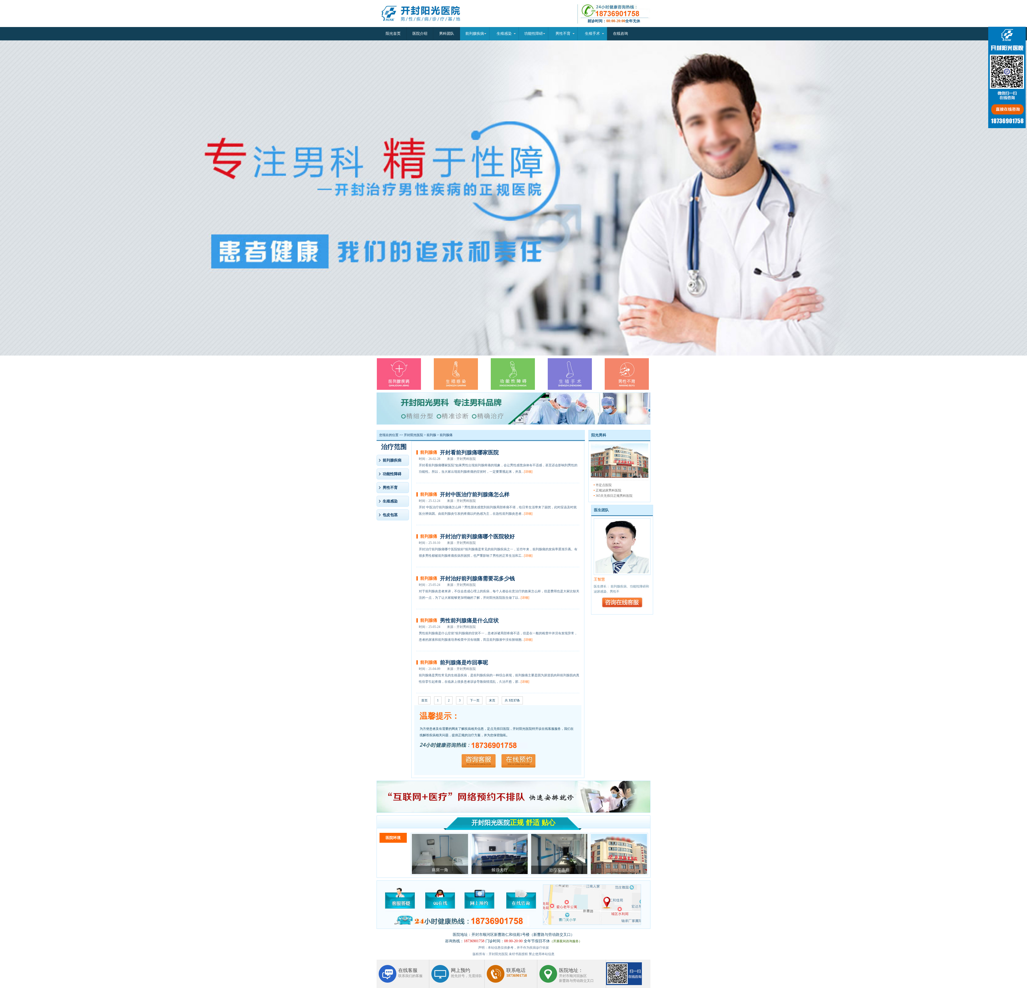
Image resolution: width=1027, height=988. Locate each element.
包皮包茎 (390, 515)
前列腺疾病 (474, 34)
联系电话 (516, 973)
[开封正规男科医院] (425, 26)
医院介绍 (419, 34)
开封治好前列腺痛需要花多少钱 (477, 578)
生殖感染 (504, 34)
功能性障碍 (533, 34)
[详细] (528, 472)
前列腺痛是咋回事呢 (464, 662)
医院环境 (393, 838)
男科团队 (446, 34)
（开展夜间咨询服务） (566, 941)
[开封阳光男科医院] (619, 477)
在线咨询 (620, 34)
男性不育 (562, 34)
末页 (492, 700)
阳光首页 (393, 34)
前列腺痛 (446, 435)
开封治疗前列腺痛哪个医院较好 (477, 536)
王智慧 (599, 579)
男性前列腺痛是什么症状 (469, 620)
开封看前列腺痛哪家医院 (469, 452)
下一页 (475, 700)
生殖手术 (592, 34)
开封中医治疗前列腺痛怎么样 (474, 494)
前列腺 (431, 435)
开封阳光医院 (413, 435)
